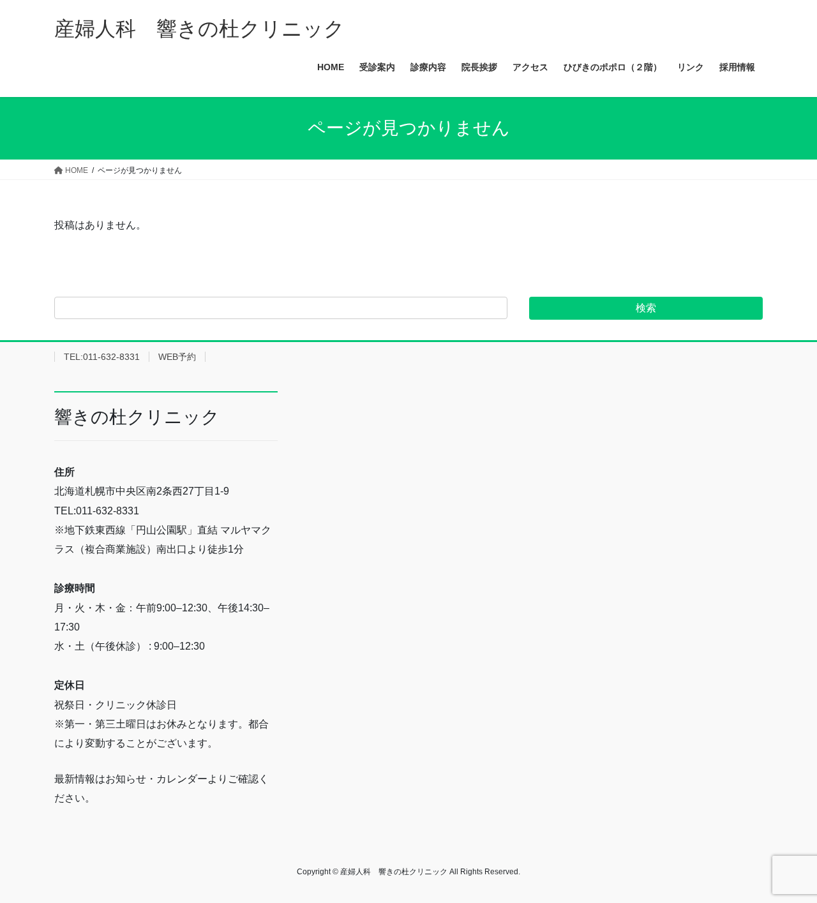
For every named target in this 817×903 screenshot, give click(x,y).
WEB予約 (177, 357)
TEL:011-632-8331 (102, 357)
